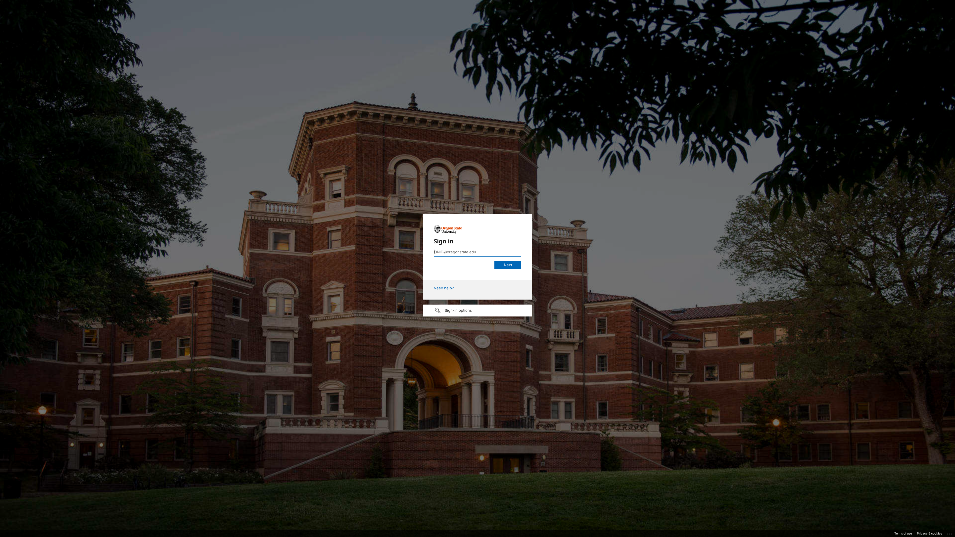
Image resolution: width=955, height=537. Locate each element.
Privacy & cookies (929, 533)
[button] (477, 310)
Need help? (444, 288)
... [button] (950, 532)
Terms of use (903, 533)
